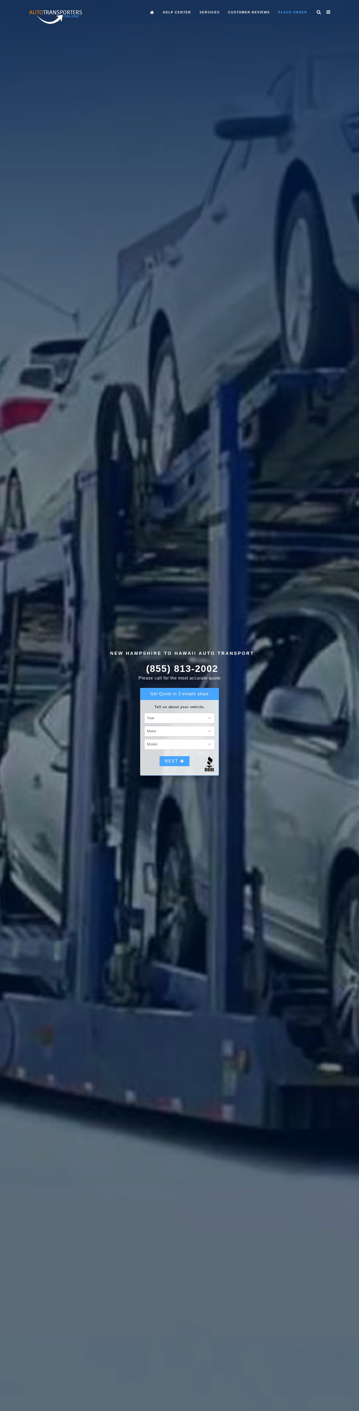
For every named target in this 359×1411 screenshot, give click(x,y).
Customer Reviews (249, 12)
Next (172, 761)
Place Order (292, 12)
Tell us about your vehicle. (180, 707)
